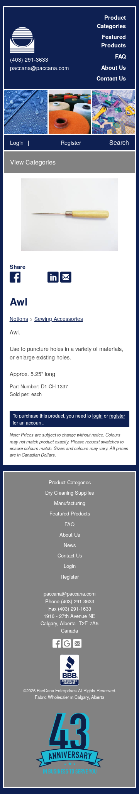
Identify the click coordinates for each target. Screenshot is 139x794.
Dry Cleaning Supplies (69, 492)
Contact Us (111, 78)
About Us (113, 67)
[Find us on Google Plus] (67, 646)
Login (17, 142)
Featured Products (113, 41)
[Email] (65, 280)
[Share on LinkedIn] (53, 280)
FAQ (120, 56)
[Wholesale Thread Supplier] (69, 112)
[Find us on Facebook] (57, 646)
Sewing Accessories (58, 318)
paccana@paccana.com (39, 68)
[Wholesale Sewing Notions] (113, 112)
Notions (19, 318)
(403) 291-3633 (29, 59)
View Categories (33, 162)
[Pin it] (40, 280)
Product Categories (111, 21)
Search (119, 142)
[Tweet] (27, 280)
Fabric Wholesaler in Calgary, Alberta (69, 697)
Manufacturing (69, 503)
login (97, 415)
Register (71, 142)
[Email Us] (77, 646)
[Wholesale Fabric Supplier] (25, 112)
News (70, 545)
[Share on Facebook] (15, 280)
